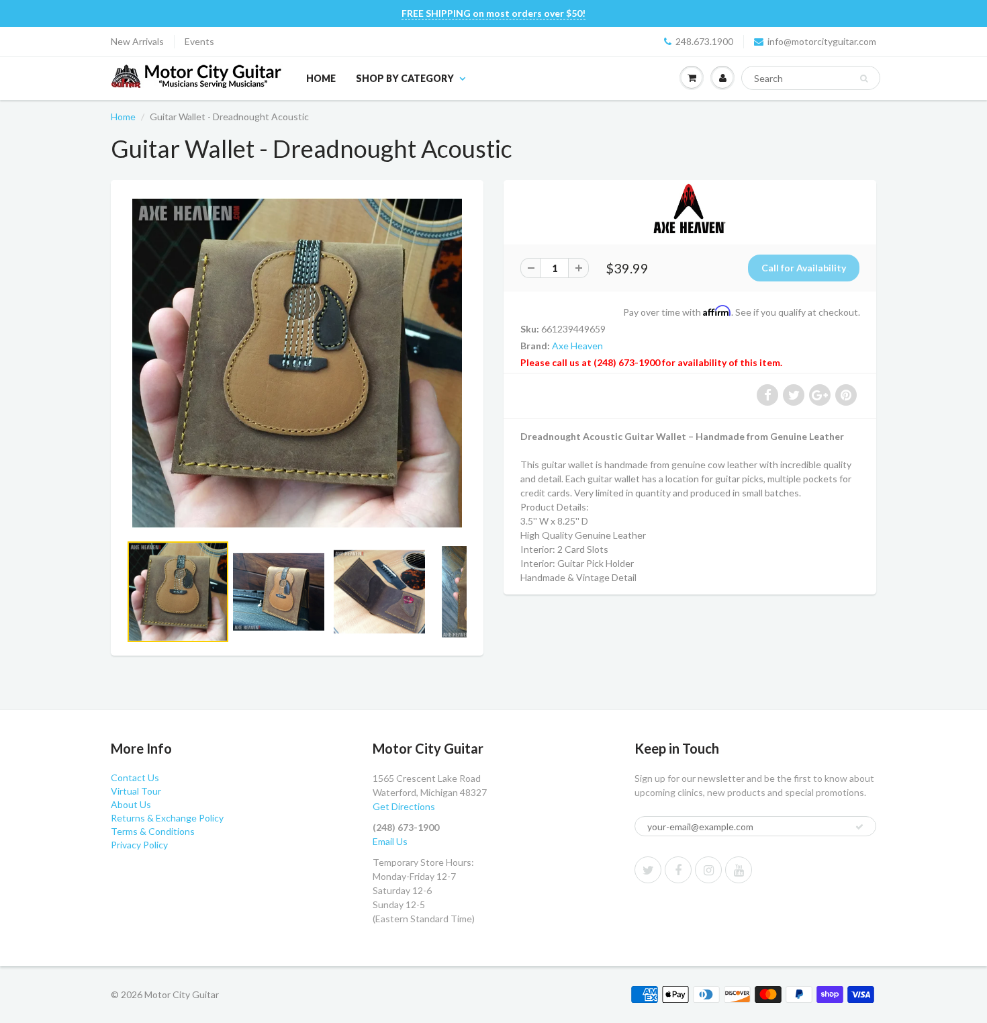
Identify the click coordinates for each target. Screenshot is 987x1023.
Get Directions (404, 806)
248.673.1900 (704, 41)
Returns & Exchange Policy (167, 818)
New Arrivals (137, 41)
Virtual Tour (136, 791)
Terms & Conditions (153, 831)
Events (199, 41)
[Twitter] (647, 869)
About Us (131, 804)
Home (321, 78)
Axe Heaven (577, 345)
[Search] (863, 78)
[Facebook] (678, 869)
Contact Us (135, 777)
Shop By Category (405, 78)
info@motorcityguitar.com (821, 41)
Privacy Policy (139, 844)
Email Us (390, 841)
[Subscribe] (859, 827)
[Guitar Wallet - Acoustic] (297, 363)
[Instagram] (708, 869)
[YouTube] (738, 869)
